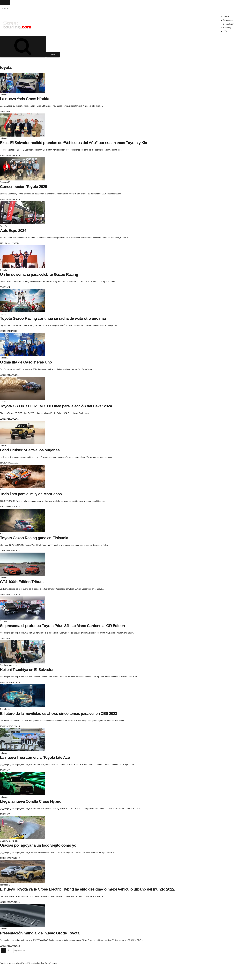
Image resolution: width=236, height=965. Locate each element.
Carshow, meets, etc (9, 665)
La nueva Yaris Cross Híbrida (24, 99)
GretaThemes (51, 963)
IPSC (225, 31)
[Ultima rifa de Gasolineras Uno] (22, 344)
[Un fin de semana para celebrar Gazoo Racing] (22, 257)
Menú (53, 55)
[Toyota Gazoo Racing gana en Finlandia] (22, 520)
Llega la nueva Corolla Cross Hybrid (30, 801)
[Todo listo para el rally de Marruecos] (22, 476)
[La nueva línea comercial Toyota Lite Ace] (22, 740)
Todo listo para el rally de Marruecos (31, 494)
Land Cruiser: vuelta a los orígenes (29, 450)
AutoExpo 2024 (13, 230)
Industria (226, 17)
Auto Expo (4, 226)
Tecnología (228, 28)
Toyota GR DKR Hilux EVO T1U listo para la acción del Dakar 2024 (56, 406)
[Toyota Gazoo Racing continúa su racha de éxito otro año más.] (22, 300)
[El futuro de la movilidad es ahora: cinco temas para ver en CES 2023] (22, 696)
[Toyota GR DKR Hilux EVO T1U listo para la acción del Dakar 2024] (22, 388)
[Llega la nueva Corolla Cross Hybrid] (22, 784)
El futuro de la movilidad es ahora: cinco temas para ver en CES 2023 (58, 713)
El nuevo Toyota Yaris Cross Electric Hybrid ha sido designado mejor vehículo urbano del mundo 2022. (87, 889)
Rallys (3, 314)
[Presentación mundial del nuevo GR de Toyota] (22, 915)
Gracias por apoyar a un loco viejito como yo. (38, 845)
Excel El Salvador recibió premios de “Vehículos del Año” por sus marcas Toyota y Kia (73, 142)
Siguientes (19, 950)
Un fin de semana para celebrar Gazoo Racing (39, 274)
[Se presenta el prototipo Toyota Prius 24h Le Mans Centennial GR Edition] (22, 608)
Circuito (3, 270)
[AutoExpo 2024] (22, 213)
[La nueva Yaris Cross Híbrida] (22, 82)
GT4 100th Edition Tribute (21, 582)
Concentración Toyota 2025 (23, 186)
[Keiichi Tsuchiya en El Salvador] (22, 652)
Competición (228, 24)
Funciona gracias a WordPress (13, 963)
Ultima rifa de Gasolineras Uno (26, 362)
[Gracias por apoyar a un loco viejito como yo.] (22, 827)
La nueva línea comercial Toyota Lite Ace (35, 757)
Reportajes (228, 20)
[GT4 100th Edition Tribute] (22, 564)
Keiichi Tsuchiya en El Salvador (26, 669)
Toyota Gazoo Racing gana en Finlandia (34, 538)
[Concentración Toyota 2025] (22, 169)
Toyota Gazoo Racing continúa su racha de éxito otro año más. (53, 318)
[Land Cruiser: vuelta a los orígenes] (22, 432)
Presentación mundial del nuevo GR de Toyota (39, 933)
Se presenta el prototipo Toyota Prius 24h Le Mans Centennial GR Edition (62, 625)
